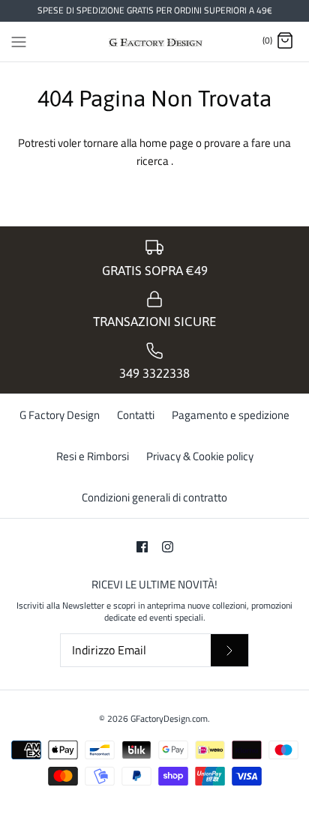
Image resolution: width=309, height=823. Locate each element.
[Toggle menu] (19, 40)
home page (168, 142)
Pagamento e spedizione (231, 414)
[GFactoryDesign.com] (155, 41)
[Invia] (229, 650)
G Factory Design (60, 414)
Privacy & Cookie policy (200, 456)
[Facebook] (142, 546)
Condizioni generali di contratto (154, 497)
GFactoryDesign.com (169, 718)
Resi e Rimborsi (92, 456)
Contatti (135, 414)
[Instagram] (167, 546)
